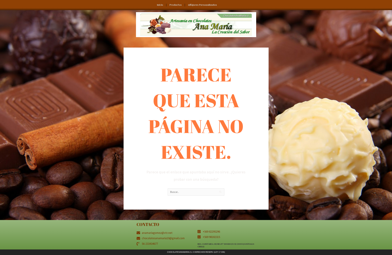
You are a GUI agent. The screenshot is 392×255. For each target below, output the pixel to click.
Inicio (160, 5)
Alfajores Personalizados (202, 5)
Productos (176, 5)
